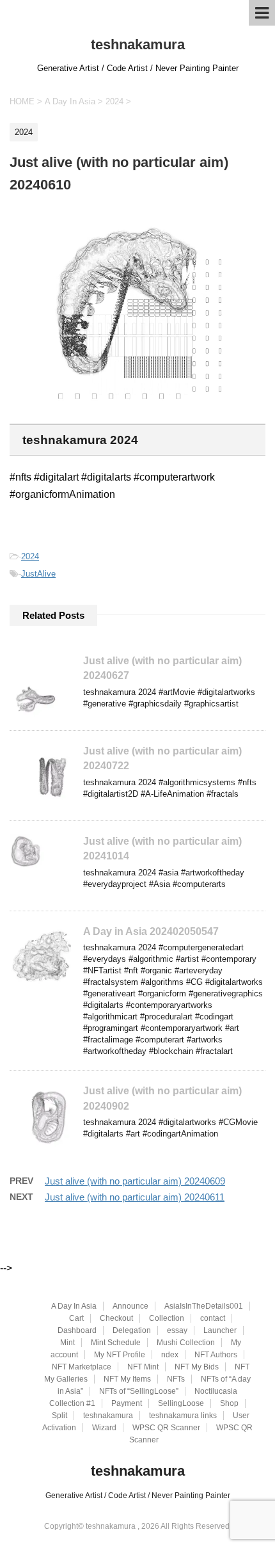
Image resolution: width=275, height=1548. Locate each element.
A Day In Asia (74, 1306)
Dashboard (77, 1330)
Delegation (132, 1330)
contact (212, 1318)
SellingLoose (181, 1403)
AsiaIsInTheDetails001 (203, 1306)
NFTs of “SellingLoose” (138, 1391)
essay (177, 1330)
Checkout (116, 1318)
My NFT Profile (119, 1354)
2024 (30, 556)
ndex (169, 1354)
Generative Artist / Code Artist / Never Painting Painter (137, 1495)
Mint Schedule (116, 1342)
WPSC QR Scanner (166, 1427)
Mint (67, 1342)
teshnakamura (138, 44)
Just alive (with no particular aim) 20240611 (134, 1197)
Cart (76, 1318)
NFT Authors (215, 1354)
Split (59, 1415)
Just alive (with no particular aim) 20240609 (135, 1181)
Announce (130, 1306)
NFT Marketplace (81, 1366)
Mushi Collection (186, 1342)
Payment (126, 1403)
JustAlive (38, 574)
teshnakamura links (183, 1415)
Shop (229, 1403)
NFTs (176, 1379)
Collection (166, 1318)
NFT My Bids (197, 1366)
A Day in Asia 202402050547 (151, 931)
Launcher (220, 1330)
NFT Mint (143, 1366)
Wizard (104, 1427)
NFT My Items (127, 1379)
